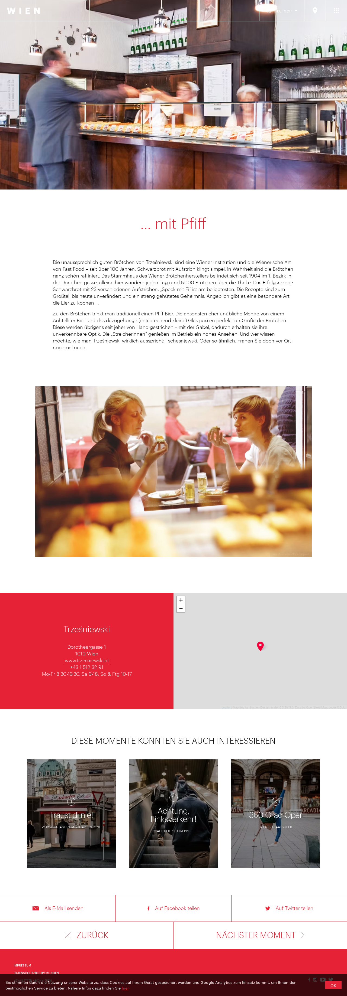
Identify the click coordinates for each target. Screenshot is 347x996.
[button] (57, 908)
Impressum (22, 964)
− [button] (181, 608)
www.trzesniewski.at (87, 660)
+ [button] (181, 600)
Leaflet (225, 707)
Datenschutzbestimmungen (36, 972)
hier (125, 988)
